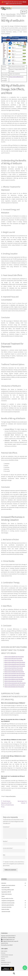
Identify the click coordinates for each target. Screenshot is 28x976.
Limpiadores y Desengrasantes (14, 901)
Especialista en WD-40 (6, 892)
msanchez (19, 15)
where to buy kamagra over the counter (14, 686)
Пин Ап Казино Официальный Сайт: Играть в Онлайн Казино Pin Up (7, 803)
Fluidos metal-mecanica (7, 894)
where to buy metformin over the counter (15, 662)
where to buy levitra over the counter (14, 677)
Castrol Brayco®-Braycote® (8, 889)
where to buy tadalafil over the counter (14, 656)
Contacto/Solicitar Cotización (7, 954)
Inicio (4, 14)
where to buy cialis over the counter (13, 658)
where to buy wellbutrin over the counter (15, 685)
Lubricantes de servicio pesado (14, 903)
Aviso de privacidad (5, 964)
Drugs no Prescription (11, 14)
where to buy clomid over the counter (14, 668)
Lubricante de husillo (6, 911)
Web (4, 855)
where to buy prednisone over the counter (15, 666)
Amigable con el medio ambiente (14, 885)
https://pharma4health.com (16, 76)
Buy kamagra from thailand (22, 802)
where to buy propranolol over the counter (15, 683)
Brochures (3, 953)
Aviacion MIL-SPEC (6, 887)
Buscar (14, 973)
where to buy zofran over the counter (14, 670)
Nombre (5, 841)
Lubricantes (13, 883)
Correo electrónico (8, 848)
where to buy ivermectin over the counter (15, 673)
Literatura (3, 960)
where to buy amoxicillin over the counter (15, 664)
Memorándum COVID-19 (6, 962)
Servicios (3, 958)
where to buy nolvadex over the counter (14, 671)
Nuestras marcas (4, 956)
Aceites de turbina (5, 909)
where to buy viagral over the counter (14, 660)
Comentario (6, 827)
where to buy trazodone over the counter (15, 675)
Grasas (3, 896)
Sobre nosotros (4, 951)
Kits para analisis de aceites (7, 898)
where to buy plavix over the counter (13, 681)
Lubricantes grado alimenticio (14, 905)
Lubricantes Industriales (14, 907)
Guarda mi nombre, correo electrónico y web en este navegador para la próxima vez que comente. (13, 863)
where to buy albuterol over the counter (14, 679)
